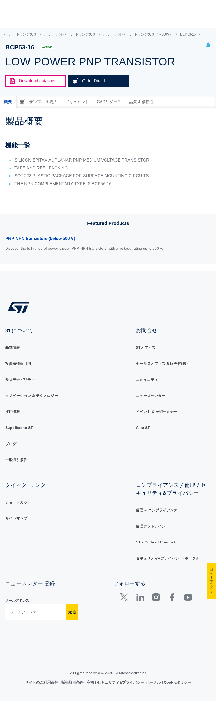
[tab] (8, 102)
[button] (208, 45)
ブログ (10, 444)
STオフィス (145, 347)
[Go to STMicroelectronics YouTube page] (188, 598)
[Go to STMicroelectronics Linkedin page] (140, 598)
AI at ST (143, 428)
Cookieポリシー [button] (177, 682)
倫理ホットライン (150, 526)
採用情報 (12, 412)
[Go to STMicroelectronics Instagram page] (156, 598)
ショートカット (18, 502)
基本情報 (12, 347)
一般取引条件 (16, 460)
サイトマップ (16, 518)
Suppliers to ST (19, 428)
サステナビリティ (20, 379)
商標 (90, 682)
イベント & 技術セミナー (157, 412)
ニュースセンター (150, 396)
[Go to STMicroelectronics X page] (125, 598)
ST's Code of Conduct (155, 542)
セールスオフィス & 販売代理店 (162, 363)
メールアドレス (17, 600)
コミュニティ (147, 379)
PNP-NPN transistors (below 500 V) (40, 238)
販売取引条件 (72, 682)
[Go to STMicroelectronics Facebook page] (172, 598)
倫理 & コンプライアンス (157, 510)
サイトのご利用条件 (42, 682)
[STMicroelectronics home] (18, 307)
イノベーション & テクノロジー (31, 396)
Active (47, 47)
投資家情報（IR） (20, 363)
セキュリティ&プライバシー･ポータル (167, 558)
